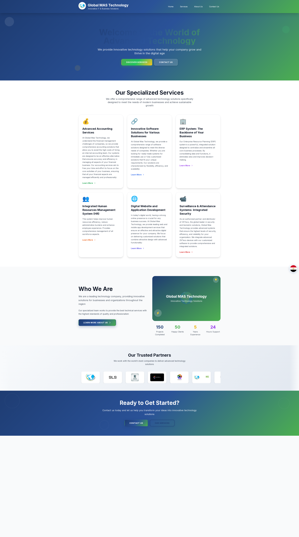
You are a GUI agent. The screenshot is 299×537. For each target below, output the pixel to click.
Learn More (87, 183)
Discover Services (136, 62)
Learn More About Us (95, 322)
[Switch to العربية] (293, 268)
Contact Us (214, 6)
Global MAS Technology (108, 5)
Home (170, 6)
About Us (198, 6)
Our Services (162, 423)
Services (184, 6)
